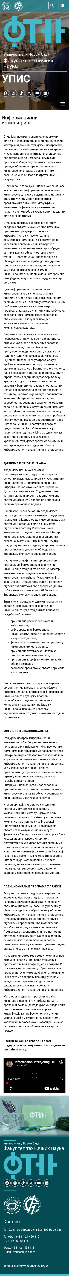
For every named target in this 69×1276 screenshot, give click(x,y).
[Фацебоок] (5, 93)
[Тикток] (21, 93)
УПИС (16, 79)
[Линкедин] (45, 93)
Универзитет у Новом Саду (26, 54)
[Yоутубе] (37, 93)
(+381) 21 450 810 (27, 1236)
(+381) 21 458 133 (23, 1247)
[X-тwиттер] (29, 93)
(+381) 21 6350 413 (16, 1241)
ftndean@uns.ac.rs (24, 1252)
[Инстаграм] (13, 93)
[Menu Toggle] (62, 103)
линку (22, 1049)
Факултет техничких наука (28, 63)
